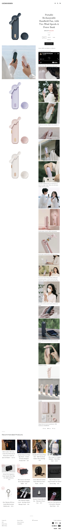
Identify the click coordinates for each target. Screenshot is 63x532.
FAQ (3, 522)
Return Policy (4, 524)
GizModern (59, 520)
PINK (54, 37)
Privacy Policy (20, 520)
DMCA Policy (4, 525)
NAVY (44, 37)
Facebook (36, 520)
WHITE (49, 37)
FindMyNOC (19, 524)
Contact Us (4, 520)
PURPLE (49, 39)
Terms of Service (20, 522)
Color (49, 34)
